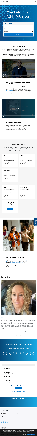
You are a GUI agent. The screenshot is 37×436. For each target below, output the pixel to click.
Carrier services (3, 417)
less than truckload (18, 262)
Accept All (29, 434)
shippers (27, 260)
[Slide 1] (16, 333)
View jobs (6, 163)
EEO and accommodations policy (18, 390)
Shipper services (3, 414)
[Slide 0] (15, 333)
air (22, 262)
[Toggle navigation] (35, 1)
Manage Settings (24, 434)
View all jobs (10, 209)
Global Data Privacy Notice (7, 431)
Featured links (3, 411)
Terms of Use (3, 428)
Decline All (32, 434)
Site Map (2, 424)
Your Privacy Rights (3, 427)
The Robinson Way (9, 90)
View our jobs (18, 386)
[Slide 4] (20, 333)
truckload (12, 262)
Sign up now (18, 402)
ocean (7, 263)
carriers (7, 261)
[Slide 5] (21, 333)
